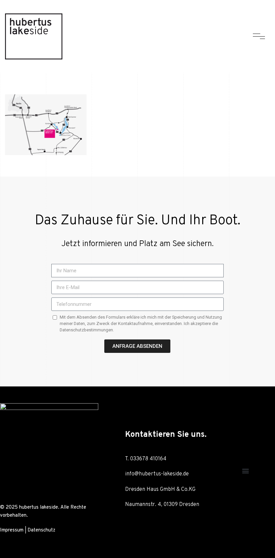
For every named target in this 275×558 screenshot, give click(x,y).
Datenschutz (41, 530)
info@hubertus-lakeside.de (157, 474)
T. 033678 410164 (146, 459)
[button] (245, 470)
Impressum (11, 530)
